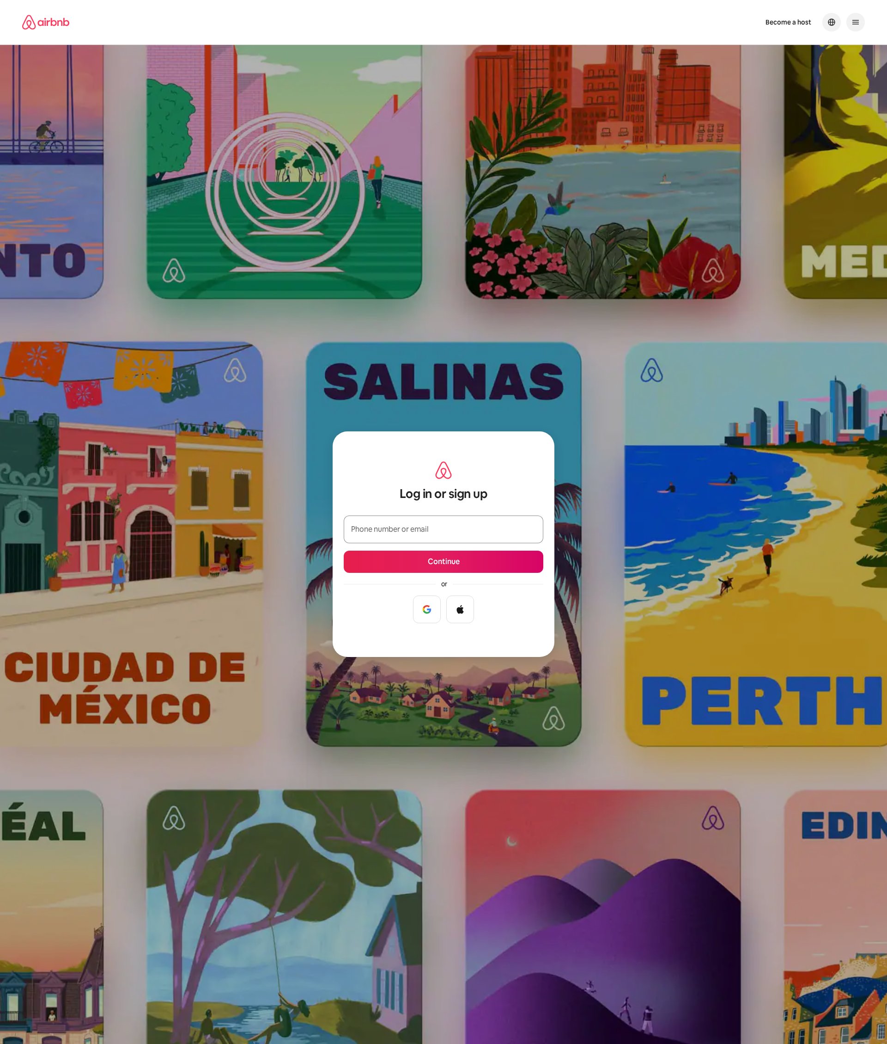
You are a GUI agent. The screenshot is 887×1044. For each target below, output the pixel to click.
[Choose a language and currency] (831, 22)
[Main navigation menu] (855, 22)
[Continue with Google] (427, 609)
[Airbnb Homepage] (45, 22)
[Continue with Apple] (460, 609)
